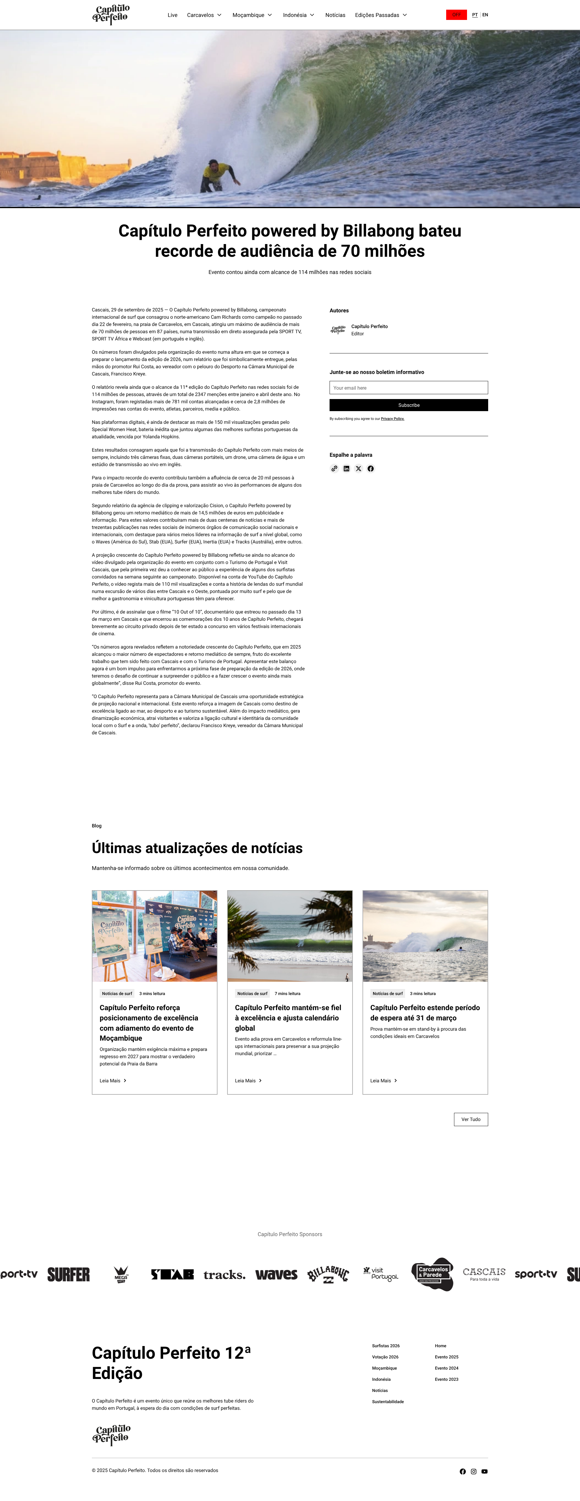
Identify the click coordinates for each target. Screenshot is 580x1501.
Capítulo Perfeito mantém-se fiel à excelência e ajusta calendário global (288, 1017)
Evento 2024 (447, 1368)
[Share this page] (334, 468)
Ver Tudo (471, 1119)
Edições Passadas (377, 14)
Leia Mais (110, 1080)
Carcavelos (200, 14)
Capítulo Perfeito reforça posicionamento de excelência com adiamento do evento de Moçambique (149, 1023)
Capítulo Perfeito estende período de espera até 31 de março (425, 1013)
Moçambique (248, 14)
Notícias (335, 14)
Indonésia (295, 14)
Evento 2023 (447, 1379)
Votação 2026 (385, 1357)
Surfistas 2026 (386, 1345)
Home (440, 1345)
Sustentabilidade (388, 1401)
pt (475, 15)
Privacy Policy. (392, 418)
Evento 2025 (447, 1357)
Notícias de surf (117, 993)
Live (172, 14)
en (485, 15)
